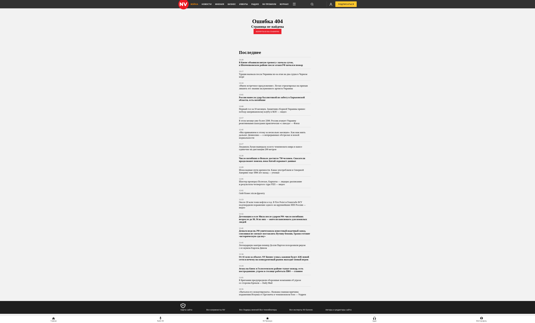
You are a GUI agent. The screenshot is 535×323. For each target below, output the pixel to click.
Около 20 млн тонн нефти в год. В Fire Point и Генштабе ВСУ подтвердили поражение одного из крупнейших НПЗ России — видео (272, 205)
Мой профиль (481, 321)
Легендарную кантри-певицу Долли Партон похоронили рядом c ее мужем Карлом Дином (272, 246)
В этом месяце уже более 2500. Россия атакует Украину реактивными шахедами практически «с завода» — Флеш (269, 122)
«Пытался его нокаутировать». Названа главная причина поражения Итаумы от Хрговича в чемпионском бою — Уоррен (272, 293)
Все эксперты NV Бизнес (301, 309)
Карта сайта (186, 309)
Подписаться (346, 4)
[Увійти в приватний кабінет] (331, 4)
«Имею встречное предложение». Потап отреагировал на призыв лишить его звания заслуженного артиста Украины (273, 87)
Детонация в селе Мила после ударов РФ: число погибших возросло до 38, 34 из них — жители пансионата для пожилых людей (273, 219)
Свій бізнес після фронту (252, 193)
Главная (54, 321)
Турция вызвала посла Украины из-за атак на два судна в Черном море (273, 75)
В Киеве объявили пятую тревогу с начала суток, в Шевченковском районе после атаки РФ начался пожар (271, 64)
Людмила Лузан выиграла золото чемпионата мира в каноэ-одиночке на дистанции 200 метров (270, 148)
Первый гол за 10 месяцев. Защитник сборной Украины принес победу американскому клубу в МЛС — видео (272, 110)
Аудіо (375, 321)
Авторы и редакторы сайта (338, 309)
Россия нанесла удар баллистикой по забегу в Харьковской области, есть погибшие (272, 99)
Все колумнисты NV (215, 309)
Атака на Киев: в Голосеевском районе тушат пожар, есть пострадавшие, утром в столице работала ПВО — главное (271, 270)
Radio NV (160, 321)
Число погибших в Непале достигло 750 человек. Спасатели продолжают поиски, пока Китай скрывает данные (272, 159)
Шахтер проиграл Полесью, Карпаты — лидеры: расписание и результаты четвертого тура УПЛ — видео (270, 183)
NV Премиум (267, 321)
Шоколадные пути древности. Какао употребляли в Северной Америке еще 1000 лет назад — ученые (271, 171)
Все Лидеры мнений (249, 309)
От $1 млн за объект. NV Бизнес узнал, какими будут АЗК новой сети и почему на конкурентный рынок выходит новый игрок (274, 258)
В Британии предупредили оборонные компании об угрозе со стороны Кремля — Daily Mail (270, 281)
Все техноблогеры (268, 309)
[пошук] (312, 4)
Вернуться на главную (267, 31)
